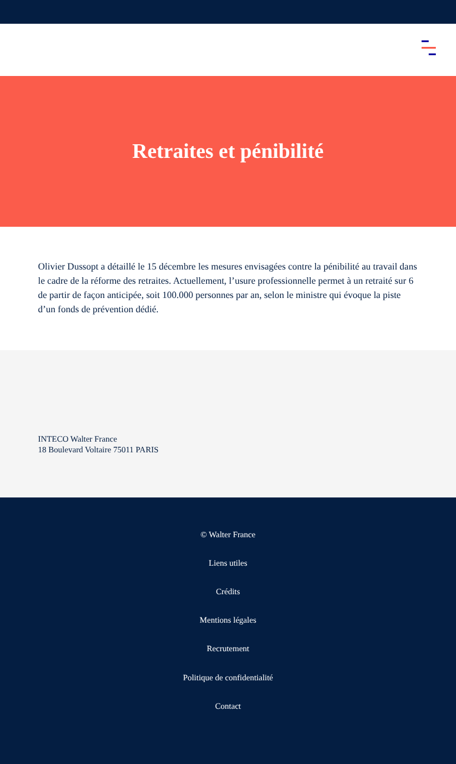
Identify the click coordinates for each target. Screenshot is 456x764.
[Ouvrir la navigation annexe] (19, 12)
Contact (228, 706)
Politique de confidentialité (228, 678)
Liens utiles (228, 563)
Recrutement (228, 649)
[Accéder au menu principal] (428, 47)
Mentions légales (228, 620)
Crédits (228, 592)
